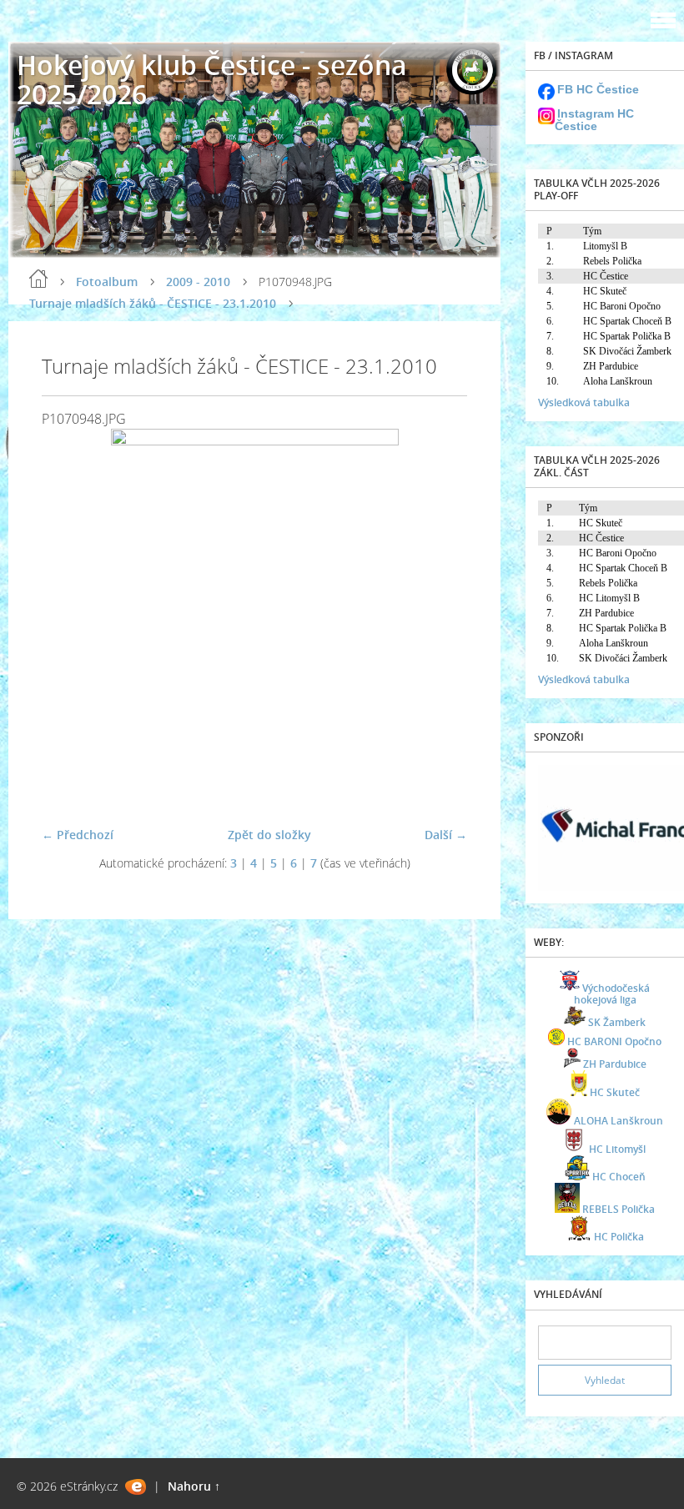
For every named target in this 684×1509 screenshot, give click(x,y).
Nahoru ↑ (194, 1486)
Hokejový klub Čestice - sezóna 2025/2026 (212, 79)
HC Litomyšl (617, 1149)
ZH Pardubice (614, 1064)
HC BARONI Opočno (614, 1041)
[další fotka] (440, 620)
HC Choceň (619, 1176)
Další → (446, 835)
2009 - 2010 (198, 281)
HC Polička (619, 1237)
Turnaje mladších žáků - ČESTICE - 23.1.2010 (152, 303)
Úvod (38, 279)
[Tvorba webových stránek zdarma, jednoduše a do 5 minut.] (135, 1487)
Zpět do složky (269, 835)
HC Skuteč (615, 1092)
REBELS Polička (618, 1209)
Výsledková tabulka (584, 402)
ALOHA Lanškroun (618, 1121)
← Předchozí (77, 835)
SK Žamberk (617, 1022)
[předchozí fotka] (69, 620)
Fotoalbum (107, 281)
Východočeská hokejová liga (612, 994)
